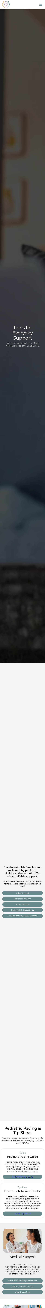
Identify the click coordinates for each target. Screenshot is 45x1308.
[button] (40, 4)
